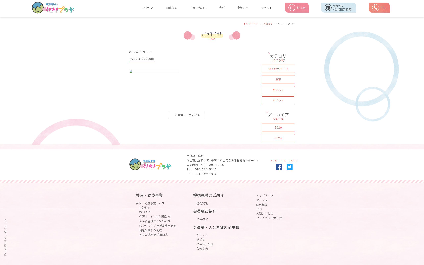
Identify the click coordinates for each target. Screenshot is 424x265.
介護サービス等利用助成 (155, 216)
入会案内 (202, 248)
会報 (222, 7)
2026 (278, 127)
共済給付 (145, 207)
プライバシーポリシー (270, 218)
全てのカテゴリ (278, 68)
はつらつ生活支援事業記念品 (157, 225)
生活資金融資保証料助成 (155, 221)
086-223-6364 (205, 169)
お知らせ (268, 23)
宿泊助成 (145, 212)
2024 (278, 138)
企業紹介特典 (205, 244)
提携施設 (202, 203)
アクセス (148, 7)
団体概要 (171, 7)
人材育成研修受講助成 (153, 234)
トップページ (251, 23)
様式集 (201, 239)
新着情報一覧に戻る (187, 115)
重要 (278, 79)
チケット (266, 7)
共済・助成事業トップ (150, 203)
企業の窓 (243, 7)
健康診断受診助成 (150, 230)
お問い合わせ (198, 7)
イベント (278, 100)
